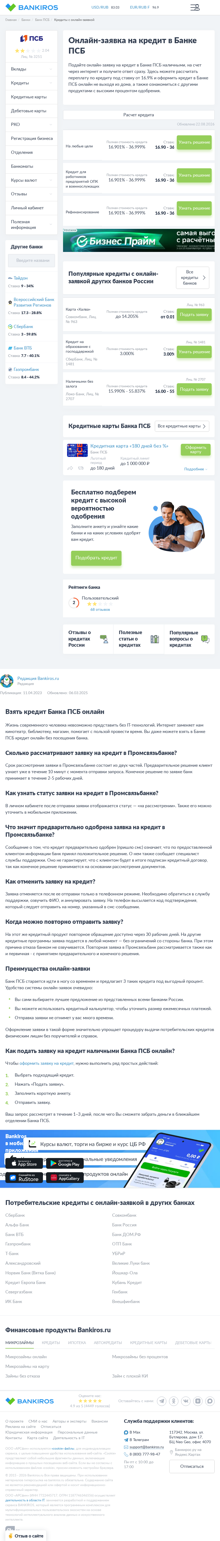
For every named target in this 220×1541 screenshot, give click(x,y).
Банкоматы (22, 166)
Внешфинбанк (126, 1302)
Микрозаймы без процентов (140, 1357)
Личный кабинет (27, 208)
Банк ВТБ (23, 348)
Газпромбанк (26, 369)
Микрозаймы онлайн (26, 1357)
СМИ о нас (37, 1421)
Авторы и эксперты (69, 1421)
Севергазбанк (18, 1292)
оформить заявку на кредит (47, 1063)
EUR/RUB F (140, 7)
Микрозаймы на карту (27, 1366)
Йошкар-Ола (125, 1273)
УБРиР (118, 1254)
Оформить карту (195, 449)
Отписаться (51, 1427)
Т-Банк (12, 1254)
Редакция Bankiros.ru (38, 678)
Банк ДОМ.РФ (126, 1235)
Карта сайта (37, 1438)
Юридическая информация (29, 1433)
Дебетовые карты (28, 111)
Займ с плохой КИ (130, 1376)
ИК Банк (13, 1302)
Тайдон (21, 278)
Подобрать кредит (96, 558)
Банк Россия (124, 1225)
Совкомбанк (76, 317)
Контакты (13, 1438)
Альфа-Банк (17, 1225)
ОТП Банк (122, 1244)
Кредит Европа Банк (25, 1283)
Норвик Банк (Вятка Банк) (30, 1273)
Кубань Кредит (127, 1283)
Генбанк (119, 1292)
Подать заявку (194, 314)
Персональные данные (77, 1433)
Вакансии (99, 1421)
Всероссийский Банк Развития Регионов (34, 302)
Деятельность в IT (69, 1438)
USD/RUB (99, 7)
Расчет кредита (138, 115)
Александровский (23, 1263)
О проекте (14, 1421)
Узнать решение (194, 142)
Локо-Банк (75, 394)
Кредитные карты (29, 97)
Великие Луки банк (131, 1263)
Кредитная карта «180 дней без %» (129, 446)
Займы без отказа (22, 1376)
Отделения (22, 152)
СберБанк (23, 327)
